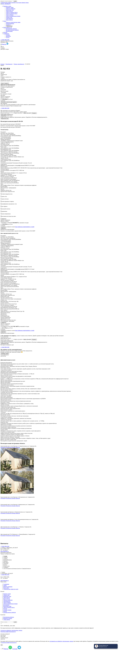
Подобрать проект (5, 353)
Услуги (7, 37)
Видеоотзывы (9, 31)
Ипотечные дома (7, 606)
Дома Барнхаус (9, 18)
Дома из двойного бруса (11, 12)
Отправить (34, 113)
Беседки (5, 608)
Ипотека (5, 32)
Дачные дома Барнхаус (19, 64)
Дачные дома (9, 17)
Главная (2, 64)
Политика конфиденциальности (8, 631)
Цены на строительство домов (13, 22)
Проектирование (10, 23)
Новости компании (7, 586)
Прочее (5, 611)
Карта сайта (6, 587)
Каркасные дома (10, 9)
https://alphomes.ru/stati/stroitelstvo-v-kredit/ (24, 226)
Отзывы (8, 34)
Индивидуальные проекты (12, 30)
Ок (1, 645)
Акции (8, 24)
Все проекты (6, 605)
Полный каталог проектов (9, 612)
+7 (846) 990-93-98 (5, 39)
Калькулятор (9, 26)
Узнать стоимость (4, 83)
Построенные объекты (11, 28)
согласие (6, 117)
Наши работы (7, 27)
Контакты (8, 36)
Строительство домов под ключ (10, 589)
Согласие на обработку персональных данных (11, 630)
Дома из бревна (9, 14)
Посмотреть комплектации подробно (8, 102)
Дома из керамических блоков (13, 16)
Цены (4, 21)
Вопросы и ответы (7, 618)
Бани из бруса (9, 19)
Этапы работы (6, 619)
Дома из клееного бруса (11, 13)
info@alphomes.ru (5, 551)
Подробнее (3, 447)
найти (15, 622)
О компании (6, 33)
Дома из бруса (9, 11)
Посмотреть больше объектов (13, 447)
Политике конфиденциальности (8, 642)
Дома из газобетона (10, 8)
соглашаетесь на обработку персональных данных (61, 641)
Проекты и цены (7, 6)
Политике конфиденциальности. (39, 117)
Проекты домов (9, 7)
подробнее (3, 228)
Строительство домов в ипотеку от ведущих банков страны (15, 2)
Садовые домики (7, 610)
